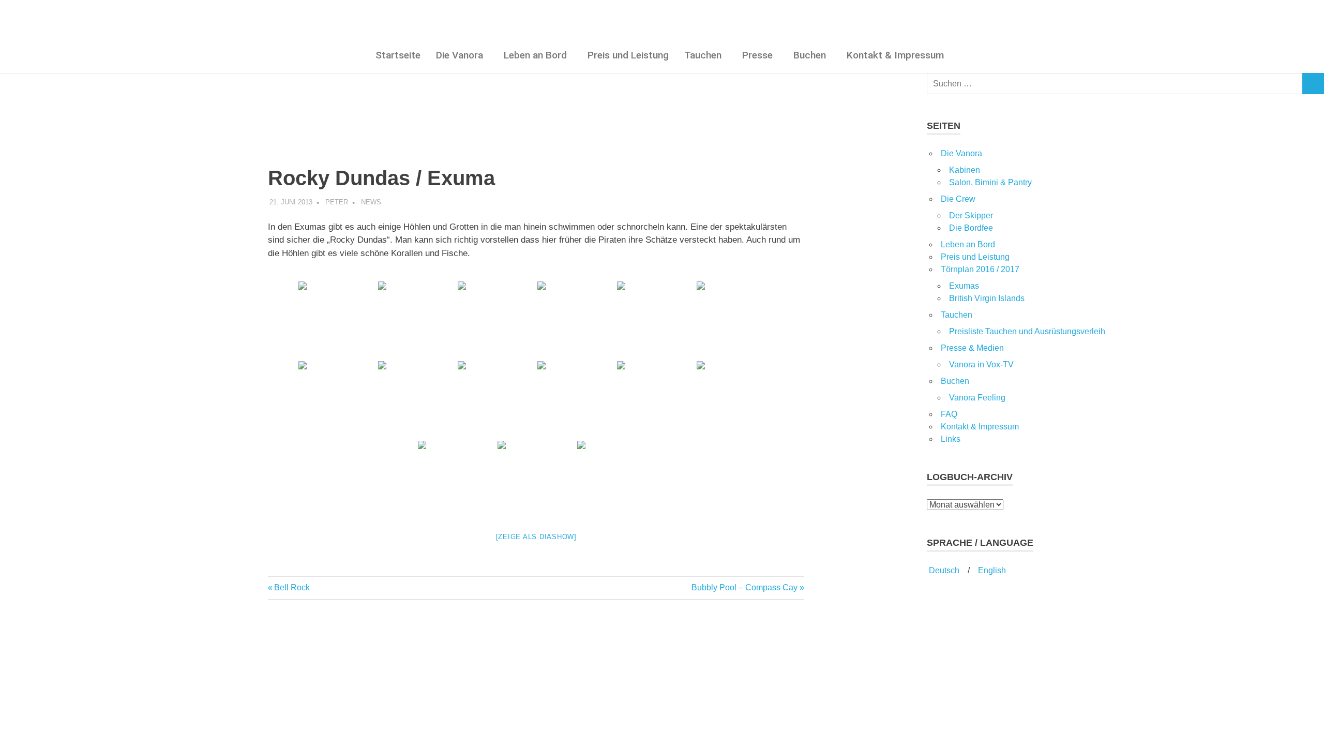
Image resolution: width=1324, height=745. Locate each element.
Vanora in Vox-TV (981, 364)
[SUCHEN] (1313, 83)
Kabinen (964, 170)
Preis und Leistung (628, 55)
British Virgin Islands (987, 298)
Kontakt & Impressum (895, 55)
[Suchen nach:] (1115, 83)
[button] (462, 55)
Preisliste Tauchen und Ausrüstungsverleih (1027, 331)
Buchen (809, 55)
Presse (757, 55)
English (992, 570)
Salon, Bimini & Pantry (990, 182)
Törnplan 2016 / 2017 (980, 269)
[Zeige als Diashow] (536, 537)
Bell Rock (292, 587)
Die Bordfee (971, 228)
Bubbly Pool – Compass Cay (744, 587)
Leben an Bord (535, 55)
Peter (336, 202)
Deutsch (943, 570)
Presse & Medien (972, 348)
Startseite (397, 55)
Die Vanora (459, 55)
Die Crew (958, 199)
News (371, 202)
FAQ (949, 414)
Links (950, 439)
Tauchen (702, 55)
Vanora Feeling (977, 397)
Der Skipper (971, 215)
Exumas (964, 285)
